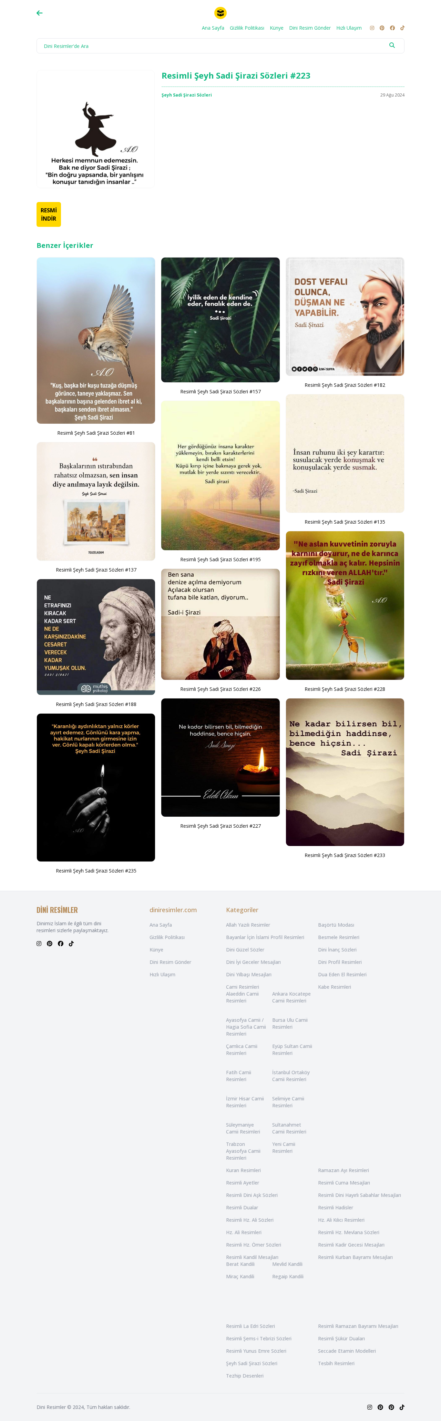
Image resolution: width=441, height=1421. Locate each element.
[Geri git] (40, 13)
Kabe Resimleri (334, 987)
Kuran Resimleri (243, 1170)
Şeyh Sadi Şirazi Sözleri (187, 95)
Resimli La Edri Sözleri (250, 1326)
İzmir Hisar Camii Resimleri (245, 1102)
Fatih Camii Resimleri (238, 1075)
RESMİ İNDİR (49, 214)
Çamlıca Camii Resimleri (241, 1049)
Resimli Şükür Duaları (341, 1338)
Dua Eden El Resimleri (342, 974)
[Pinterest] (382, 27)
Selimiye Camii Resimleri (288, 1102)
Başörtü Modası (336, 924)
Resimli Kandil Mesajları (252, 1257)
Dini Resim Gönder (310, 27)
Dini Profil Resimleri (340, 962)
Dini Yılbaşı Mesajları (248, 974)
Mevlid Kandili (287, 1264)
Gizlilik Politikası (247, 27)
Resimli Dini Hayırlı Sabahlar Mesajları (359, 1195)
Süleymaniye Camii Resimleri (243, 1128)
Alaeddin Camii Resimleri (242, 997)
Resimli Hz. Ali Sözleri (250, 1220)
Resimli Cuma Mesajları (344, 1182)
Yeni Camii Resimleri (283, 1147)
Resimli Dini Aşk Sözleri (252, 1195)
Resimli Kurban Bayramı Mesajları (355, 1257)
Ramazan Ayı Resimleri (343, 1170)
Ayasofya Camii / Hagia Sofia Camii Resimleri (246, 1027)
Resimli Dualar (242, 1207)
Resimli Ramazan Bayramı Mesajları (358, 1326)
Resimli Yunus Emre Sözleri (256, 1351)
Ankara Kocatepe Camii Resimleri (291, 997)
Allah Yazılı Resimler (248, 924)
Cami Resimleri (242, 987)
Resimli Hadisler (335, 1207)
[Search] (392, 45)
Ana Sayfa (213, 27)
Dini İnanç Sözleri (337, 949)
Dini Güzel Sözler (245, 949)
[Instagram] (372, 27)
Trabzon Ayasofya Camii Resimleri (243, 1151)
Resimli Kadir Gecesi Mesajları (351, 1244)
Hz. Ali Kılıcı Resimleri (341, 1220)
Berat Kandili (240, 1264)
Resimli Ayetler (242, 1182)
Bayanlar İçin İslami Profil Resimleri (265, 937)
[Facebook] (392, 27)
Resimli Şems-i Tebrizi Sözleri (258, 1338)
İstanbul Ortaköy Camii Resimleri (291, 1075)
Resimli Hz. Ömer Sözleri (253, 1244)
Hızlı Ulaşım (349, 27)
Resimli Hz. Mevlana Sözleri (348, 1232)
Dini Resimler (51, 1407)
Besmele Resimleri (338, 937)
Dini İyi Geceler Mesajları (253, 962)
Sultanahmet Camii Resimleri (289, 1128)
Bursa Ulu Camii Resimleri (290, 1023)
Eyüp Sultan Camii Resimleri (292, 1049)
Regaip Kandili (288, 1276)
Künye (277, 27)
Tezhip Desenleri (245, 1375)
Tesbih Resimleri (336, 1363)
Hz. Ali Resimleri (243, 1232)
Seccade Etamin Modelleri (347, 1351)
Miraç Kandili (240, 1276)
